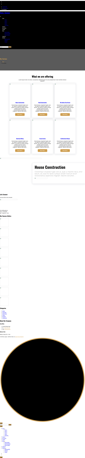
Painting (3, 315)
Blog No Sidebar (7, 32)
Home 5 (6, 24)
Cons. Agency (5, 12)
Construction (4, 312)
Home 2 (6, 19)
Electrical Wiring (20, 138)
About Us (3, 26)
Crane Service (42, 138)
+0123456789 (4, 6)
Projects (6, 42)
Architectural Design (65, 138)
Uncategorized (4, 318)
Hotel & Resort (4, 314)
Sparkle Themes (17, 336)
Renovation (4, 316)
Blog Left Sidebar (7, 35)
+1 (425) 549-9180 (7, 328)
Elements (3, 37)
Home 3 (6, 21)
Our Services (4, 28)
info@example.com (5, 8)
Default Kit (21, 336)
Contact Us (4, 36)
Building (3, 311)
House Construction (20, 102)
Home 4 (6, 22)
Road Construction (42, 102)
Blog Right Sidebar (7, 33)
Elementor (6, 40)
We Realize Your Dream (65, 102)
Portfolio (3, 29)
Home (3, 18)
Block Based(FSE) (7, 39)
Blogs (3, 30)
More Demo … (7, 25)
